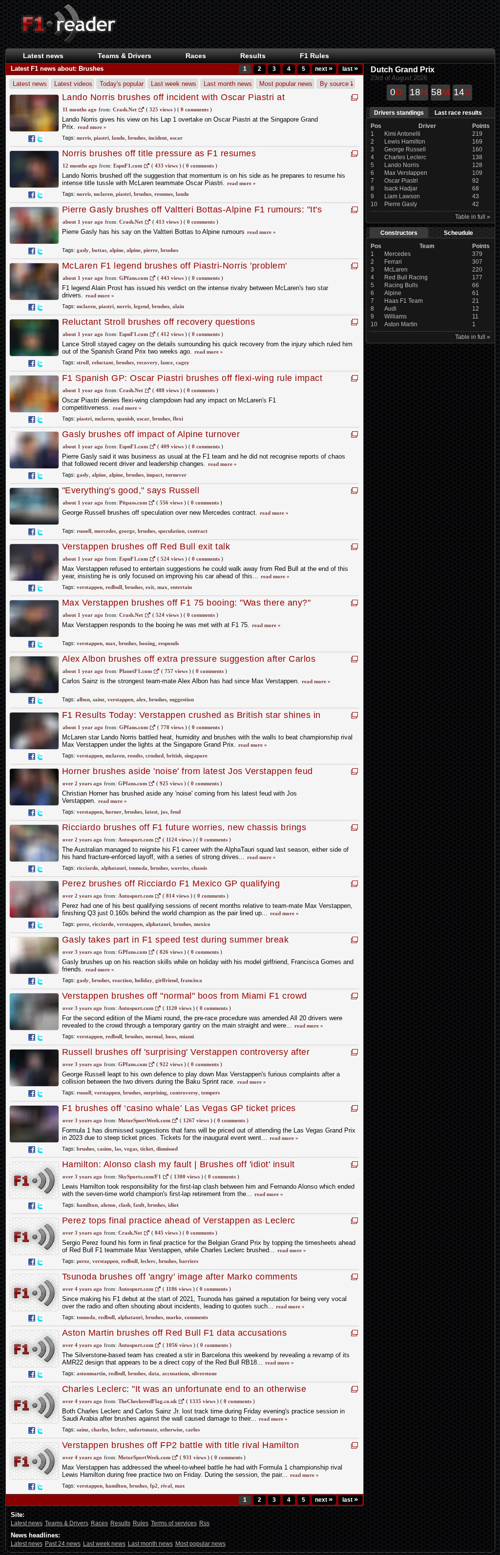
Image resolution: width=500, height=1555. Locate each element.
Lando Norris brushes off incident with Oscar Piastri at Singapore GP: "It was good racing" (173, 102)
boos (171, 1036)
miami (186, 1036)
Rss (204, 1523)
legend (141, 306)
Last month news (228, 83)
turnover (176, 475)
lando (118, 138)
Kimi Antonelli (402, 133)
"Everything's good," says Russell (131, 490)
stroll (83, 362)
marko (174, 1317)
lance (167, 362)
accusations (175, 1373)
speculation (171, 531)
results (135, 755)
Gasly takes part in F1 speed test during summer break (175, 940)
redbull (113, 587)
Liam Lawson (402, 196)
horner (113, 812)
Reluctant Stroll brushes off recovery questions (158, 322)
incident (157, 138)
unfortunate (143, 1429)
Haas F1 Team (403, 300)
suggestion (181, 699)
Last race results (458, 112)
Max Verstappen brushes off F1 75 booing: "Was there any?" (186, 603)
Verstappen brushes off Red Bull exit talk (146, 546)
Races (196, 56)
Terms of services (174, 1523)
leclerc (148, 1261)
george (127, 531)
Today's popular (122, 83)
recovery (147, 362)
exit (150, 587)
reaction (122, 980)
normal (154, 1036)
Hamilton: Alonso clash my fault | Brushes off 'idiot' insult (178, 1164)
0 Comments (194, 109)
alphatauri (113, 868)
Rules (140, 1523)
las (118, 1149)
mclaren (103, 194)
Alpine (392, 293)
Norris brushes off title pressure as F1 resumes (159, 153)
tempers (210, 1092)
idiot (173, 1205)
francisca (191, 980)
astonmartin (91, 1373)
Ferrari (393, 261)
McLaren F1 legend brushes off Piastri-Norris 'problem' (174, 266)
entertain (181, 587)
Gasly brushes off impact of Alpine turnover (151, 434)
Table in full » (472, 216)
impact (154, 475)
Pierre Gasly (400, 204)
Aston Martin (400, 324)
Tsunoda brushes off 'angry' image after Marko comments (180, 1277)
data (153, 1373)
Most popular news (285, 83)
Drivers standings (399, 112)
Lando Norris (401, 165)
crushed (155, 755)
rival (166, 1486)
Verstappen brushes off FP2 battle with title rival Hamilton (180, 1445)
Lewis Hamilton (404, 141)
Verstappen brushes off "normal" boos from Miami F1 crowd (184, 996)
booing (147, 643)
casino (104, 1149)
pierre (151, 250)
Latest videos (73, 83)
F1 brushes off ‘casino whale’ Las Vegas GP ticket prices (179, 1108)
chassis (199, 868)
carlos (193, 1429)
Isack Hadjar (400, 188)
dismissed (167, 1149)
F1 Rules (314, 56)
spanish (125, 418)
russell (84, 531)
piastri (101, 138)
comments (196, 1317)
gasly (83, 250)
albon (83, 699)
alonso (108, 1205)
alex (141, 699)
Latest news (43, 56)
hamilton (87, 1205)
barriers (188, 1261)
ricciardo (87, 868)
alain (178, 306)
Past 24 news (63, 1543)
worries (179, 868)
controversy (184, 1092)
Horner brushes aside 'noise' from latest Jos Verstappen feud (187, 771)
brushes (137, 138)
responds (168, 643)
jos (164, 812)
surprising (155, 1092)
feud (175, 812)
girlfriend (166, 980)
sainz (98, 699)
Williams (395, 316)
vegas (130, 1149)
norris (84, 138)
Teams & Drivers (66, 1523)
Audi (390, 308)
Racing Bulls (401, 285)
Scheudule (458, 233)
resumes (163, 194)
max (162, 587)
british (174, 755)
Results (253, 56)
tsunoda (138, 868)
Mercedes (397, 254)
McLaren (396, 269)
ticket (146, 1149)
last (350, 68)
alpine (116, 250)
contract (198, 531)
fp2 (154, 1486)
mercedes (105, 531)
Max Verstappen (405, 172)
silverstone (204, 1373)
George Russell (405, 149)
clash (124, 1205)
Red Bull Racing (406, 277)
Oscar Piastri (401, 180)
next (324, 68)
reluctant (102, 362)
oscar (176, 138)
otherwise (171, 1429)
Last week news (173, 83)
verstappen (90, 587)
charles (99, 1429)
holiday (143, 980)
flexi (178, 418)
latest (151, 812)
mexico (202, 924)
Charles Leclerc (405, 157)
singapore (196, 755)
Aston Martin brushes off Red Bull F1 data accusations (174, 1333)
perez (83, 924)
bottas (99, 250)
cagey (182, 362)
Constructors (398, 233)
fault (139, 1205)
